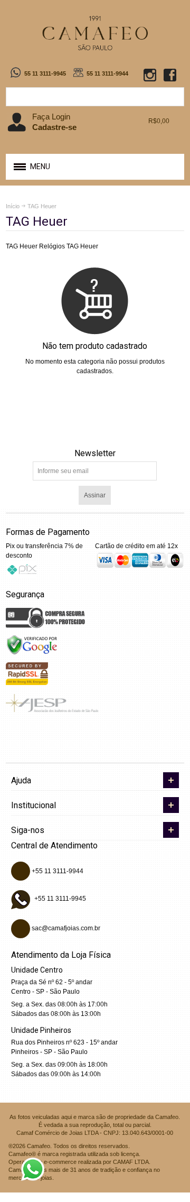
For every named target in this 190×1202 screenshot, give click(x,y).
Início (13, 206)
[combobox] (95, 96)
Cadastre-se (54, 127)
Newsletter (95, 453)
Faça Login (51, 116)
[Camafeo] (95, 33)
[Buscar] (174, 96)
